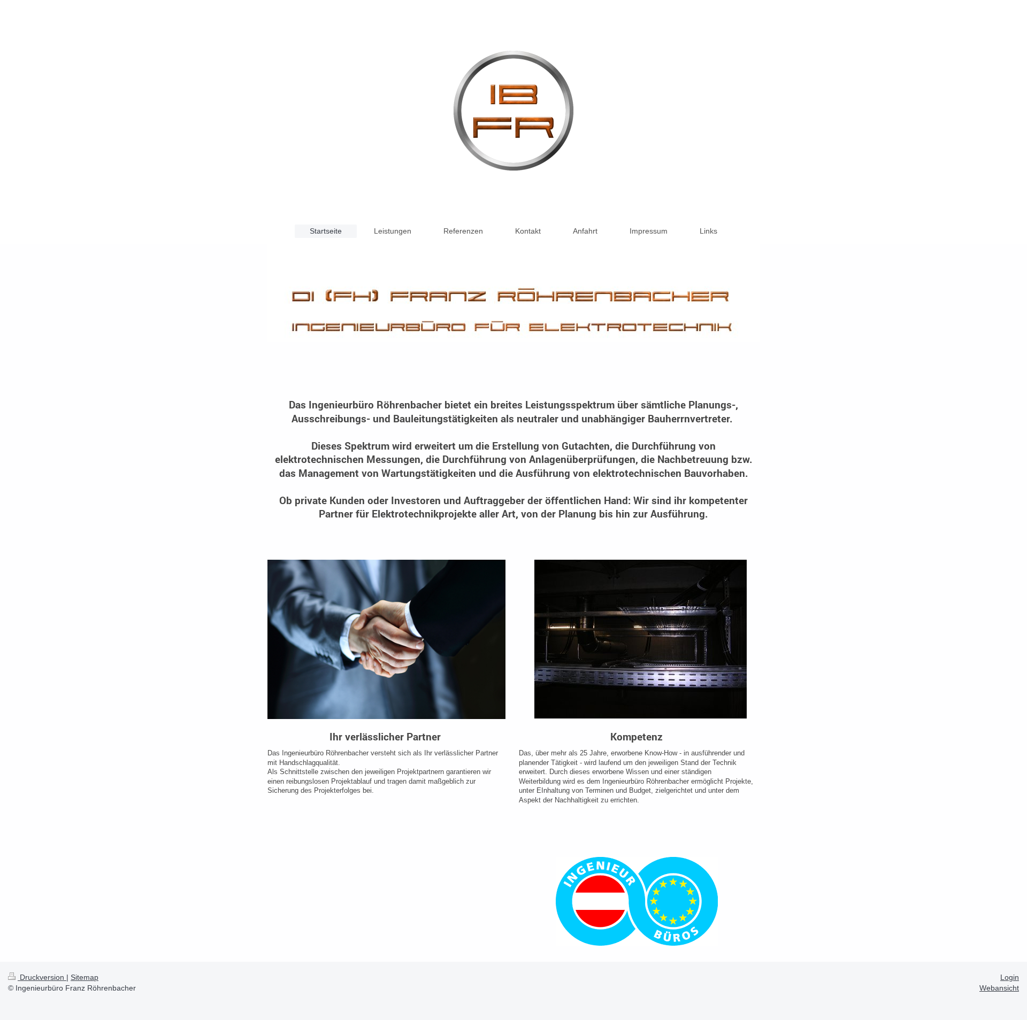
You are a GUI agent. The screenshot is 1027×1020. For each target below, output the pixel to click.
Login (1009, 977)
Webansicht (999, 988)
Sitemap (84, 977)
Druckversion (42, 977)
